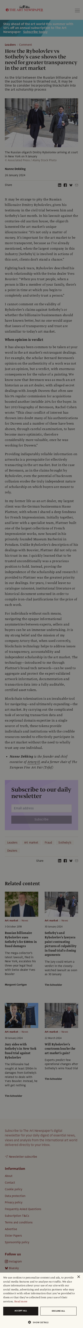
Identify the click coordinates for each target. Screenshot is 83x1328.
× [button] (78, 1276)
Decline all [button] (58, 1310)
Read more (20, 1301)
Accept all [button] (21, 1310)
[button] (40, 1322)
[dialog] (41, 1300)
